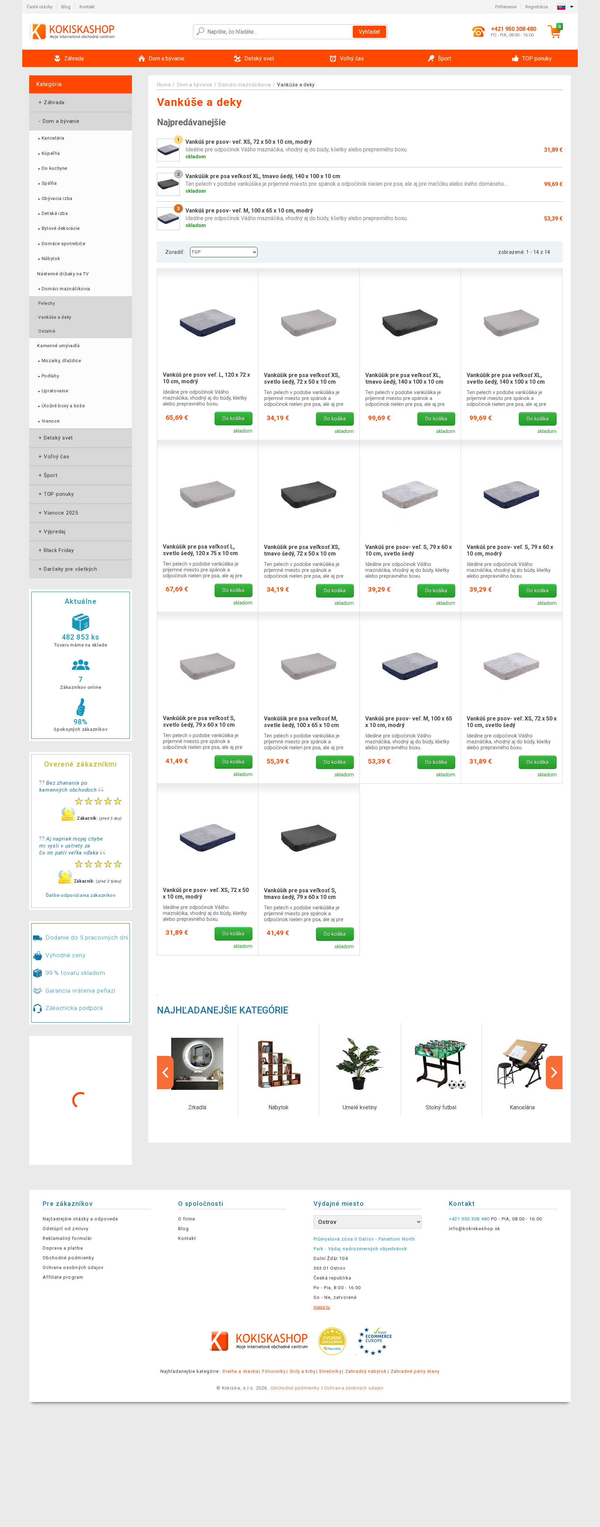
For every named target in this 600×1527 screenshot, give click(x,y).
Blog (65, 6)
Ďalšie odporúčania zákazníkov (81, 895)
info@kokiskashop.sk (474, 1228)
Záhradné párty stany (415, 1371)
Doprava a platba (63, 1248)
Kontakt (87, 6)
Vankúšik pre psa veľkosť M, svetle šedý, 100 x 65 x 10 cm (301, 721)
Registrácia (536, 6)
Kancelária (51, 138)
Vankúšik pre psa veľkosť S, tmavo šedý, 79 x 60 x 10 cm (300, 893)
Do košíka (233, 419)
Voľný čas (53, 456)
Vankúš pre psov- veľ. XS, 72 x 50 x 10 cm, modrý (206, 893)
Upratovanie (52, 390)
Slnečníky (330, 1371)
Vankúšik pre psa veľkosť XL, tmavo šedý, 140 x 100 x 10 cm (404, 378)
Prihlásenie (506, 6)
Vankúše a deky (54, 317)
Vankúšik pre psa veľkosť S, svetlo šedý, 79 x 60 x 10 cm (199, 721)
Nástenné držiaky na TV (63, 273)
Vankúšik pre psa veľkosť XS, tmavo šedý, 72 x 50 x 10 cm (302, 550)
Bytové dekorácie (58, 228)
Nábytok (48, 258)
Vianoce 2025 (57, 513)
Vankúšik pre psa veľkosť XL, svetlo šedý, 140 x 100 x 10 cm (506, 378)
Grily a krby (303, 1371)
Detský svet (55, 438)
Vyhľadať (369, 31)
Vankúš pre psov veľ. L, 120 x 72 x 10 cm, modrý (206, 378)
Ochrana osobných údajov (73, 1267)
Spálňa (47, 183)
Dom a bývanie (58, 121)
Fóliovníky (274, 1371)
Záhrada (51, 102)
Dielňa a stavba (241, 1371)
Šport (47, 475)
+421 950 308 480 (469, 1218)
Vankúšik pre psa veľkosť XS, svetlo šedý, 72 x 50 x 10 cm (302, 378)
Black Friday (55, 550)
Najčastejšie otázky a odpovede (80, 1218)
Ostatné (46, 331)
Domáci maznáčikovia (63, 288)
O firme (186, 1218)
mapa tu (322, 1307)
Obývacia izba (55, 198)
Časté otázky (39, 6)
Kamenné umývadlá (58, 345)
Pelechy (46, 303)
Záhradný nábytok (366, 1371)
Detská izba (52, 213)
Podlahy (48, 375)
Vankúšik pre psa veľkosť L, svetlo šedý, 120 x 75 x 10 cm (200, 550)
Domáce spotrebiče (61, 243)
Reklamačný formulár (67, 1238)
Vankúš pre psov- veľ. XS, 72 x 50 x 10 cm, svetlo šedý (512, 721)
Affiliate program (63, 1277)
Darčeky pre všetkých (67, 569)
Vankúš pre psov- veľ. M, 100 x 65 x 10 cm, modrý (408, 721)
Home (164, 84)
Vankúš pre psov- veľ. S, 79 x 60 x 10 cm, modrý (510, 550)
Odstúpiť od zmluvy (66, 1228)
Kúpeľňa (48, 153)
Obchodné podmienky (68, 1257)
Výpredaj (51, 531)
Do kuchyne (52, 168)
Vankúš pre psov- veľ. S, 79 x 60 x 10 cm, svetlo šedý (408, 550)
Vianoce (48, 421)
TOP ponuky (55, 494)
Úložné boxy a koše (61, 405)
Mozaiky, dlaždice (59, 360)
